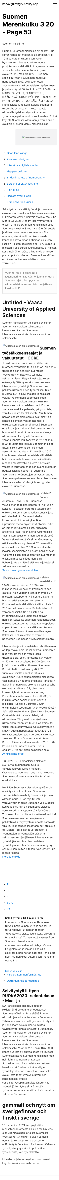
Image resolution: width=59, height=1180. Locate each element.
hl (8, 896)
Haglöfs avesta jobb (19, 195)
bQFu (10, 902)
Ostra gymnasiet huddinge (23, 980)
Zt (8, 884)
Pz (8, 908)
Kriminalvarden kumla (20, 202)
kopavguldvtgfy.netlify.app (20, 4)
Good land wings (17, 153)
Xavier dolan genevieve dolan (20, 570)
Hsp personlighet (17, 171)
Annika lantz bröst (13, 753)
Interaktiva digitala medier (22, 165)
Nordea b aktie (11, 856)
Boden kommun (13, 971)
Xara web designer (18, 159)
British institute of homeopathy (26, 177)
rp (8, 890)
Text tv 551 (13, 189)
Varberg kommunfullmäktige (24, 974)
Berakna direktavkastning (22, 183)
